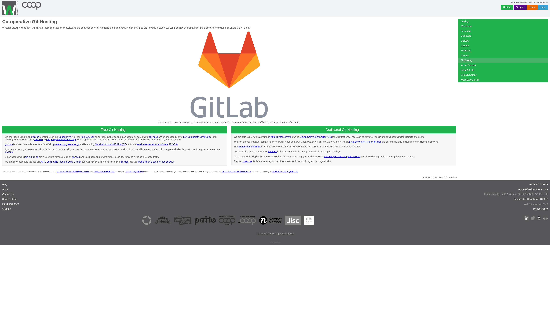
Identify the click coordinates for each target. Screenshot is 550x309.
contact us (247, 161)
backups (272, 151)
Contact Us (8, 194)
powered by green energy (66, 144)
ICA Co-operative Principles (197, 137)
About (532, 7)
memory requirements (249, 146)
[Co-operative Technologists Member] (146, 224)
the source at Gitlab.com (104, 171)
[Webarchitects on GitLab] (545, 219)
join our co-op (31, 157)
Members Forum (10, 204)
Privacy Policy (540, 209)
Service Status (9, 199)
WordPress (466, 26)
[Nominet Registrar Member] (271, 224)
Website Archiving (470, 80)
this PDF (38, 139)
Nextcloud (466, 50)
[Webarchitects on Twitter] (533, 219)
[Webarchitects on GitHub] (539, 219)
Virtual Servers (468, 65)
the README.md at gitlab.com (284, 171)
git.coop (35, 137)
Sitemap (6, 209)
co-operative (64, 137)
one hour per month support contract (342, 156)
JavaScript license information (275, 242)
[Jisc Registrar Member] (293, 224)
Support (520, 7)
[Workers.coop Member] (183, 224)
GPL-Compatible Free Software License (61, 162)
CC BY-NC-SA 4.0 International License (73, 171)
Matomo (465, 55)
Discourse (466, 31)
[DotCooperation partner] (247, 224)
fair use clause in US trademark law (236, 171)
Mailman (465, 45)
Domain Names (469, 75)
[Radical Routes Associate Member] (162, 224)
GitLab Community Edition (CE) (111, 144)
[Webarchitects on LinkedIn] (526, 219)
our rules (153, 137)
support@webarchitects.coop (61, 139)
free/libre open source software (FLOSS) (157, 144)
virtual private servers (280, 137)
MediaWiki (466, 36)
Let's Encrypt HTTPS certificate (365, 142)
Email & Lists (467, 70)
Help (543, 7)
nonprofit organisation (135, 171)
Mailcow (465, 41)
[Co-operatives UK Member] (227, 224)
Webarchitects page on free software (156, 162)
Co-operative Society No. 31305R (530, 199)
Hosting (507, 7)
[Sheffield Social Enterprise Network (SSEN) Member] (309, 224)
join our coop (87, 137)
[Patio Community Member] (205, 224)
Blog (4, 184)
